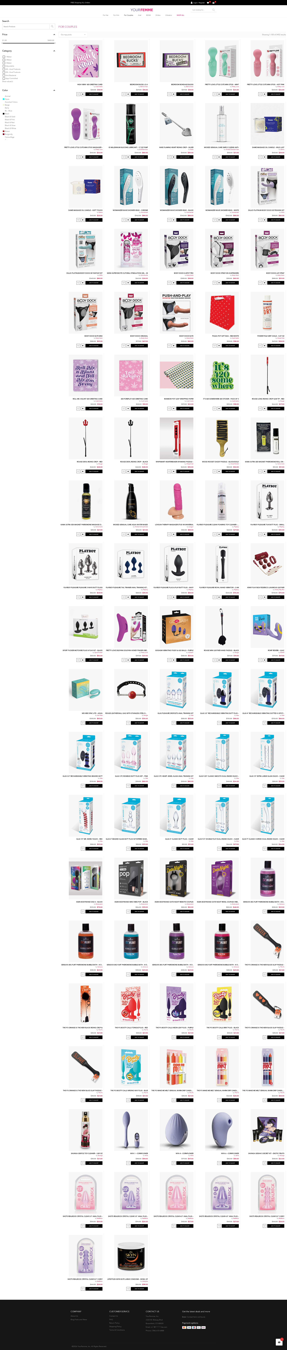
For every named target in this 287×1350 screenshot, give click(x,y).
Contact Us (113, 1316)
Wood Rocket (234, 464)
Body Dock (190, 275)
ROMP (282, 652)
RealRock (99, 1218)
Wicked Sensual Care (232, 149)
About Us (74, 1316)
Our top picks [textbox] (66, 35)
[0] (208, 3)
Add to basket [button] (94, 94)
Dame (282, 149)
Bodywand (99, 904)
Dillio (282, 212)
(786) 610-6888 (158, 1331)
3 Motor (8, 63)
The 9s (282, 967)
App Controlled (11, 78)
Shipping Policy (115, 1326)
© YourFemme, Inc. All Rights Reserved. (89, 1346)
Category (7, 50)
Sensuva (281, 904)
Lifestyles (145, 1281)
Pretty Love (235, 87)
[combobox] (73, 34)
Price (4, 34)
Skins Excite (144, 275)
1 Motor (8, 57)
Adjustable (9, 66)
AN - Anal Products (12, 69)
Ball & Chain (144, 87)
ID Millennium (143, 149)
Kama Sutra (280, 464)
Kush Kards (99, 87)
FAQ (111, 1320)
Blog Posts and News (79, 1320)
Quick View (83, 94)
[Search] (213, 10)
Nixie (191, 149)
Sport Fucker (98, 652)
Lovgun (191, 527)
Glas (192, 715)
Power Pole (280, 338)
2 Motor (8, 60)
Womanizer (144, 212)
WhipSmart (189, 464)
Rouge (282, 401)
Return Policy (114, 1323)
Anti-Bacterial (10, 75)
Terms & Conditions (117, 1330)
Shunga (100, 1155)
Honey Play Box (279, 590)
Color (5, 90)
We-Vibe (99, 715)
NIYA (146, 1155)
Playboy (236, 527)
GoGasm (190, 652)
